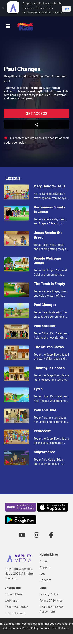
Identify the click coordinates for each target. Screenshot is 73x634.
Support (45, 567)
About (44, 561)
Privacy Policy (49, 594)
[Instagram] (36, 534)
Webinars (11, 600)
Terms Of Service (51, 600)
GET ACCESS (36, 113)
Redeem (45, 580)
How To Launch (15, 613)
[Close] (3, 8)
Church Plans (14, 594)
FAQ (42, 573)
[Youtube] (22, 534)
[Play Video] (16, 192)
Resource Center (16, 606)
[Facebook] (51, 534)
